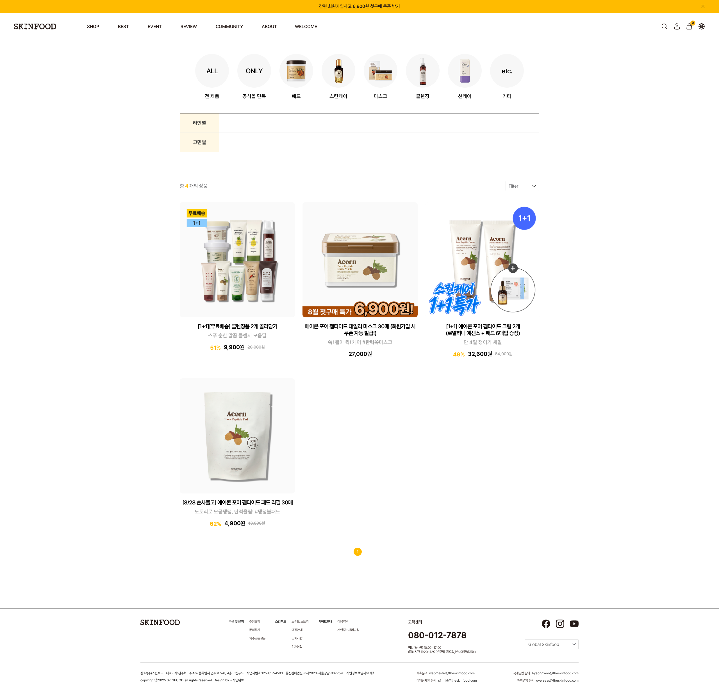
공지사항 (297, 638)
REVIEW (189, 26)
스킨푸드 (280, 622)
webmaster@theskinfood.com (452, 673)
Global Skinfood (543, 644)
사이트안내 (325, 622)
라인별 (199, 123)
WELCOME (306, 26)
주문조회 (254, 622)
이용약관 (342, 622)
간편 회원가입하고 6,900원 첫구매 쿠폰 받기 (359, 6)
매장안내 (297, 630)
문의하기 (254, 630)
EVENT (155, 26)
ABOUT (269, 26)
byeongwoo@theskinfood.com (555, 673)
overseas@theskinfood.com (557, 680)
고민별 (199, 142)
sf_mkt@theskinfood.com (457, 680)
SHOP (93, 26)
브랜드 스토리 (300, 622)
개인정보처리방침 (348, 630)
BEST (123, 26)
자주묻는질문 (257, 638)
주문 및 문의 (236, 622)
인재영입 (297, 647)
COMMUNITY (229, 26)
